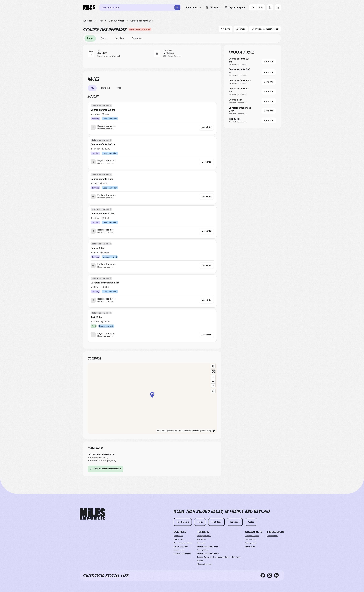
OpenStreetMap (205, 430)
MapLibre (161, 430)
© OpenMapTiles (184, 430)
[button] (152, 398)
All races (87, 20)
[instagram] (270, 575)
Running (105, 88)
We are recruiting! (181, 546)
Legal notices (179, 550)
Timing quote (250, 543)
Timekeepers (272, 536)
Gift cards (201, 543)
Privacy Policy (203, 550)
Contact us (178, 536)
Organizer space (252, 536)
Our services (250, 539)
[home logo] (92, 514)
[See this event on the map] (157, 53)
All (92, 88)
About (90, 38)
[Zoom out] (213, 381)
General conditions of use (207, 546)
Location (119, 38)
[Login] (270, 7)
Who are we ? (179, 539)
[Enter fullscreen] (213, 372)
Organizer (137, 38)
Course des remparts (141, 20)
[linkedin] (277, 575)
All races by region (204, 564)
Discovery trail (116, 20)
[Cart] (278, 7)
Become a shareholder (183, 543)
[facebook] (263, 575)
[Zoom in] (213, 377)
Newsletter (201, 539)
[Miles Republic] (89, 7)
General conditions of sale (208, 553)
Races (104, 38)
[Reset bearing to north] (213, 385)
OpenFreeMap (171, 430)
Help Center (250, 546)
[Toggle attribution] (213, 430)
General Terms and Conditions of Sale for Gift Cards (218, 557)
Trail (100, 20)
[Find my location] (213, 366)
